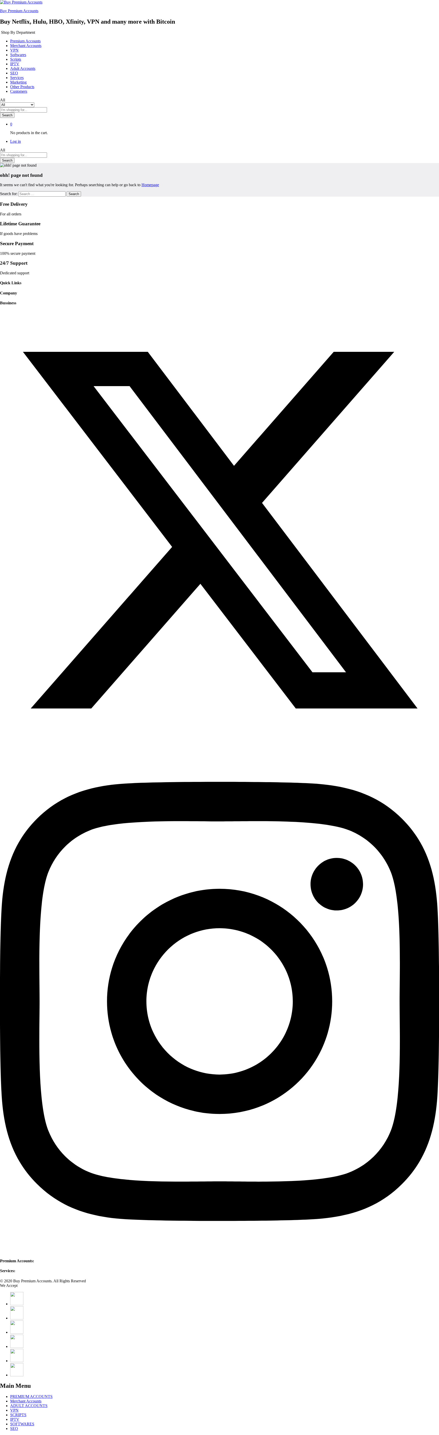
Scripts (15, 59)
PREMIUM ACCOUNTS (31, 1396)
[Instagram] (219, 1251)
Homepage (150, 185)
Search (7, 115)
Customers (18, 91)
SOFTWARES (22, 1424)
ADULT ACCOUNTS (29, 1406)
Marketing (18, 82)
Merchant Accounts (25, 45)
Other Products (22, 87)
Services (17, 77)
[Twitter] (219, 748)
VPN (14, 50)
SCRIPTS (18, 1415)
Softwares (18, 55)
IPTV (14, 64)
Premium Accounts (25, 41)
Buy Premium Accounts (19, 11)
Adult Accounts (22, 68)
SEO (14, 73)
